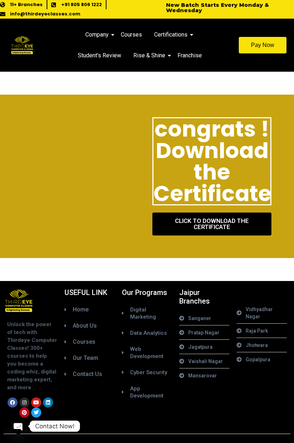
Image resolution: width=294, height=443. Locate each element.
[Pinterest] (24, 413)
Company (97, 34)
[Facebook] (13, 402)
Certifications (171, 34)
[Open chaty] (18, 426)
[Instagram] (24, 402)
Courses (131, 34)
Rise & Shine (149, 55)
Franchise (189, 55)
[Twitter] (36, 413)
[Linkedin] (48, 402)
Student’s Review (99, 55)
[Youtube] (36, 402)
